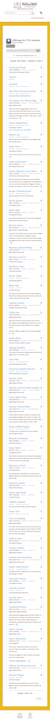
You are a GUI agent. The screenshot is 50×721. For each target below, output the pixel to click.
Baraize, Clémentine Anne (20, 191)
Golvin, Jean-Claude (17, 67)
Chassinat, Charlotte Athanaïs (22, 369)
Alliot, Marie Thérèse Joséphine (22, 91)
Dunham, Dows (15, 378)
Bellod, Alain (14, 210)
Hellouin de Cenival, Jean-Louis (22, 665)
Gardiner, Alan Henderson (20, 557)
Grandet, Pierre (16, 597)
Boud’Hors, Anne (16, 266)
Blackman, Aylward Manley (20, 247)
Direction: (32, 61)
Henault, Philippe (16, 675)
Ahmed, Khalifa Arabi (18, 123)
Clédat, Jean (14, 312)
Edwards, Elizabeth (17, 502)
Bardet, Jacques (16, 200)
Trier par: (13, 61)
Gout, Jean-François (17, 578)
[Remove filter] (13, 46)
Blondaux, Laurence (17, 257)
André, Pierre (15, 146)
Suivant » (39, 698)
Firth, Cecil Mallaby (17, 518)
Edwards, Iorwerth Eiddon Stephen (24, 388)
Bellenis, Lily (14, 134)
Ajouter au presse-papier (41, 67)
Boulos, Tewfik (15, 276)
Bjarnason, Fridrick (17, 465)
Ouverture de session (37, 18)
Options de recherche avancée (25, 55)
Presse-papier (41, 13)
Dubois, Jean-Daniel (17, 492)
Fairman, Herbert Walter (19, 406)
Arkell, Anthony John (18, 161)
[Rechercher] (38, 50)
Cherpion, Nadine (16, 548)
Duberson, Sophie (17, 483)
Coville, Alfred (15, 338)
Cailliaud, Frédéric (17, 303)
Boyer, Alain (14, 285)
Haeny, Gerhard (16, 629)
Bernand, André (16, 225)
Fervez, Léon (14, 511)
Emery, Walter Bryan (18, 397)
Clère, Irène (14, 359)
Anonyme (13, 84)
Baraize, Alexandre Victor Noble (23, 171)
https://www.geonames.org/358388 (19, 130)
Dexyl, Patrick (15, 448)
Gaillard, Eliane (15, 538)
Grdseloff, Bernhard (18, 607)
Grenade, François (17, 588)
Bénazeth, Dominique (18, 438)
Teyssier (12, 77)
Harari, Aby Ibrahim (17, 638)
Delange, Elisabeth (17, 347)
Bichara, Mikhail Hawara (19, 426)
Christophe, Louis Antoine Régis (23, 100)
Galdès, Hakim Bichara (19, 567)
